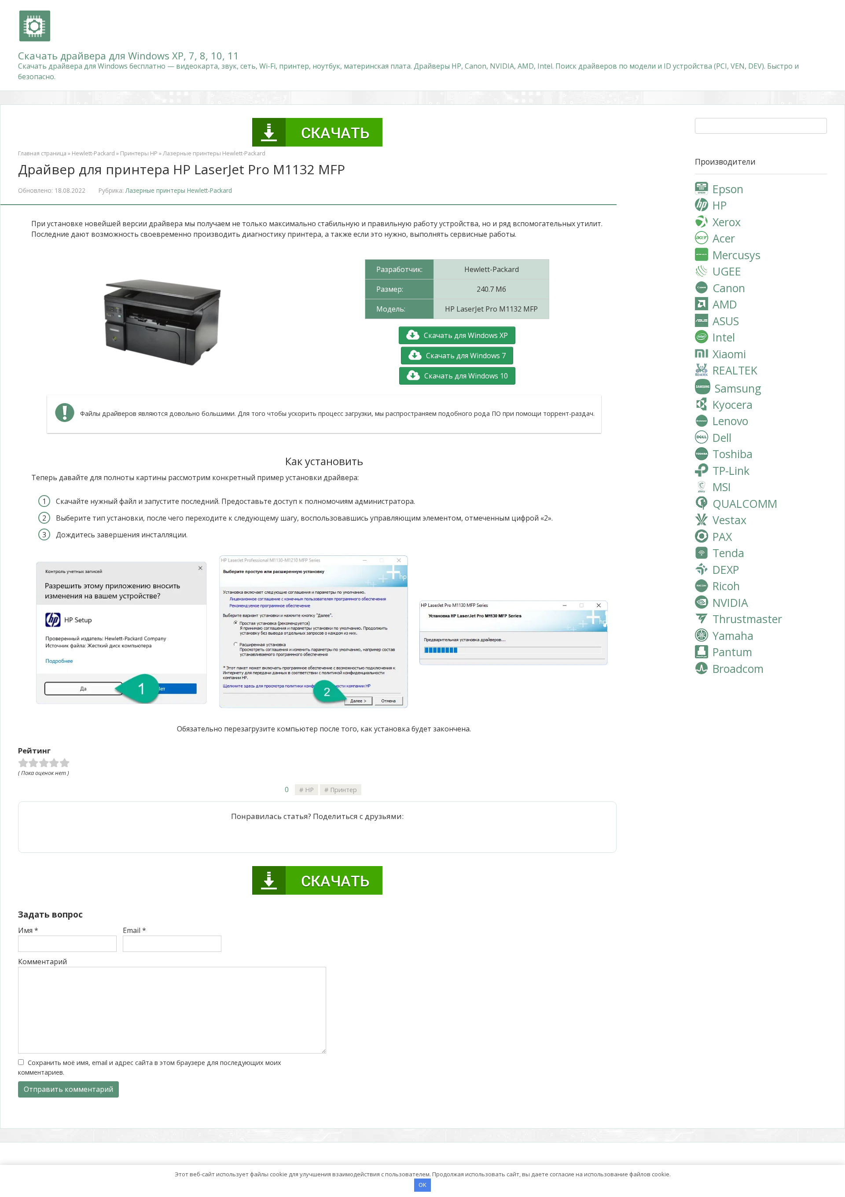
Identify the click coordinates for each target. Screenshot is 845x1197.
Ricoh (726, 585)
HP (309, 790)
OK (422, 1185)
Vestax (729, 519)
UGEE (727, 271)
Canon (729, 287)
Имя (28, 930)
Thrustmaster (747, 618)
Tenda (728, 552)
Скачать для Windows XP (466, 335)
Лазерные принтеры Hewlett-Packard (214, 153)
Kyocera (733, 404)
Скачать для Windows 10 (466, 376)
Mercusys (736, 254)
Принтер (343, 790)
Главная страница (42, 153)
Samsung (738, 387)
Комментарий (42, 961)
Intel (724, 337)
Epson (728, 188)
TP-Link (731, 470)
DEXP (726, 569)
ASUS (726, 320)
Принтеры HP (139, 153)
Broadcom (738, 668)
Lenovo (730, 420)
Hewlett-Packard (93, 153)
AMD (725, 304)
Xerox (727, 221)
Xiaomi (729, 353)
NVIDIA (730, 602)
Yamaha (733, 635)
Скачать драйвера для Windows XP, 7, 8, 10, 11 (128, 55)
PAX (722, 536)
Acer (724, 238)
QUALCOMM (745, 503)
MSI (722, 486)
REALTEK (735, 370)
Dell (722, 437)
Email (134, 930)
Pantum (732, 651)
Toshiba (733, 453)
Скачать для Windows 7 (466, 355)
